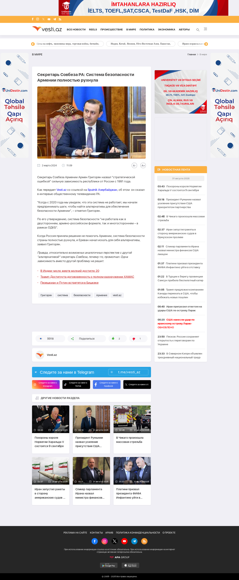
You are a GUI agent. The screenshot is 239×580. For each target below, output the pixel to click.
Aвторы (184, 29)
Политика (147, 29)
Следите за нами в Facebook (109, 384)
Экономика (166, 29)
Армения (101, 295)
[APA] (119, 557)
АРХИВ (109, 532)
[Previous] (33, 44)
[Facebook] (32, 19)
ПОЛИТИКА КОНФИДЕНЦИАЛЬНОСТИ (138, 532)
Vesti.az (61, 189)
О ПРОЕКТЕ (169, 532)
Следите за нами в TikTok (78, 384)
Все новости (76, 29)
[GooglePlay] (109, 565)
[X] (114, 541)
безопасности (82, 295)
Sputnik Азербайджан (102, 189)
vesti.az (117, 295)
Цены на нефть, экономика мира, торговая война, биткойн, (68, 43)
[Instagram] (37, 19)
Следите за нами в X (139, 384)
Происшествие (111, 29)
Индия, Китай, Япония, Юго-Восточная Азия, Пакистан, (141, 43)
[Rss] (60, 19)
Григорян (46, 295)
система (63, 295)
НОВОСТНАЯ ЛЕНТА (176, 169)
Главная (192, 54)
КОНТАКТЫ (96, 532)
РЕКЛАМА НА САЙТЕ (75, 532)
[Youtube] (49, 19)
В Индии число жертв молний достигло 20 (69, 271)
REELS (93, 29)
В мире (131, 29)
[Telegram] (54, 19)
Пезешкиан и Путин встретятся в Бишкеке (69, 282)
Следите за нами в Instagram (48, 384)
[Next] (206, 44)
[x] (43, 19)
